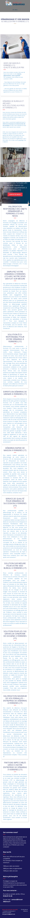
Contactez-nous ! (15, 194)
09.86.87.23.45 (7, 896)
